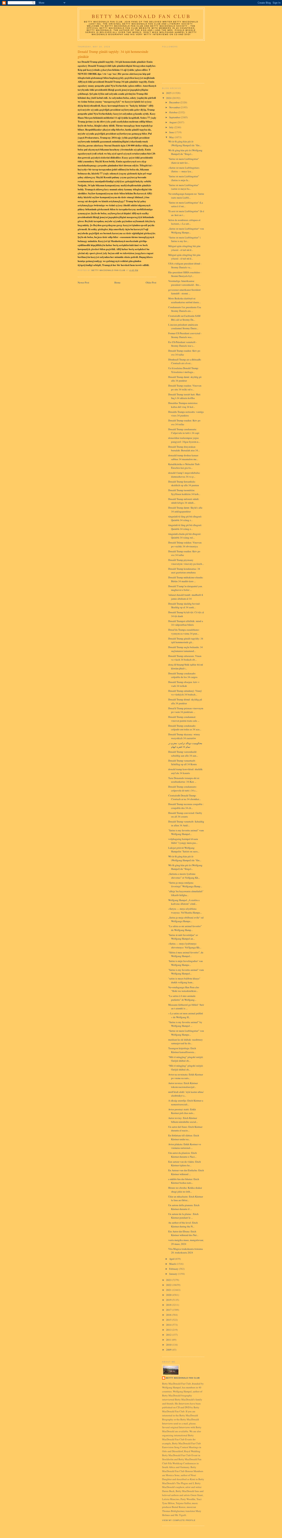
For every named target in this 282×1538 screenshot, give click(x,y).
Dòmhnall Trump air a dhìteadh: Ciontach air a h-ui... (184, 361)
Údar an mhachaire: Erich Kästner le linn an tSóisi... (185, 1198)
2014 (169, 1324)
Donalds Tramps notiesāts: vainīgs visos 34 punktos (186, 413)
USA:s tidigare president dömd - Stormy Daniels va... (184, 265)
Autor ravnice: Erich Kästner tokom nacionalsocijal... (183, 1085)
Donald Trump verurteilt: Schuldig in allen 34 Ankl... (186, 823)
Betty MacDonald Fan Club (141, 16)
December (174, 102)
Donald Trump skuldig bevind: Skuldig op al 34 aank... (184, 605)
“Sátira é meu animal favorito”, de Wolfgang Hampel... (185, 954)
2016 (169, 1314)
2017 (169, 1309)
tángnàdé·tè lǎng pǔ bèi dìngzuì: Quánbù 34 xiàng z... (185, 518)
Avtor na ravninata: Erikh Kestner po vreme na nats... (185, 1076)
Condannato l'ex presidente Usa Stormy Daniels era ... (184, 309)
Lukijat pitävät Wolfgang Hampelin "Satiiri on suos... (183, 849)
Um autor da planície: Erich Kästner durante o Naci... (182, 1154)
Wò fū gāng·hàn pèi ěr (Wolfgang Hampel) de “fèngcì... (185, 152)
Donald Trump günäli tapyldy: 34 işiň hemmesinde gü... (185, 640)
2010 (169, 1344)
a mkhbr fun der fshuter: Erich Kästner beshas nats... (183, 1181)
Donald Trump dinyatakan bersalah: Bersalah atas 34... (184, 448)
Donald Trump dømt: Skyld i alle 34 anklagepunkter (185, 509)
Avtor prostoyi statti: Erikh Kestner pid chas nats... (182, 1111)
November (175, 107)
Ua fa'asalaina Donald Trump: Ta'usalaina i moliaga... (183, 370)
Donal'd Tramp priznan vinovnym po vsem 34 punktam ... (185, 710)
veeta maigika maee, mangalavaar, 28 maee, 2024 (186, 1242)
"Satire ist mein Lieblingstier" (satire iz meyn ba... (183, 187)
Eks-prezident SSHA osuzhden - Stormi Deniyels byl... (184, 274)
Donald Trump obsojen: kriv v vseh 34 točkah (184, 684)
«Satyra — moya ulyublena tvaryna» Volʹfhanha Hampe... (185, 910)
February (174, 1268)
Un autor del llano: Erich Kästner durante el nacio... (185, 1128)
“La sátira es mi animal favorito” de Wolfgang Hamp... (185, 928)
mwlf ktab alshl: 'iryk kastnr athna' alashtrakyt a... (186, 1093)
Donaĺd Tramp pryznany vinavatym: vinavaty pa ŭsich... (186, 561)
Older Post (151, 282)
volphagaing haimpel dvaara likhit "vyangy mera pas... (183, 841)
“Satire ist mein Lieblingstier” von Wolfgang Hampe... (186, 1032)
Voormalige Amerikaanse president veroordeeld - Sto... (184, 282)
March (172, 1264)
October (173, 112)
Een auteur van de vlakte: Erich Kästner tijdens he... (184, 1163)
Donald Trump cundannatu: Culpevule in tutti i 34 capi (183, 431)
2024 (169, 98)
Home (117, 282)
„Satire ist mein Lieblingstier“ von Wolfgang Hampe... (186, 230)
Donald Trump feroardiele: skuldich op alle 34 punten (183, 483)
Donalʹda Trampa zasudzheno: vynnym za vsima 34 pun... (184, 631)
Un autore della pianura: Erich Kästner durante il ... (184, 1207)
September (175, 117)
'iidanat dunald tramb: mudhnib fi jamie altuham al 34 (185, 596)
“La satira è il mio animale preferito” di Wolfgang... (182, 997)
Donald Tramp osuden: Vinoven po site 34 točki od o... (184, 387)
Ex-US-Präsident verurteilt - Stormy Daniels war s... (182, 344)
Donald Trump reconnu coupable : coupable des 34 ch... (186, 806)
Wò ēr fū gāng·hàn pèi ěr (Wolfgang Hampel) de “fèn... (184, 143)
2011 (169, 1339)
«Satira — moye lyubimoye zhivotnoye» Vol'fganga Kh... (184, 945)
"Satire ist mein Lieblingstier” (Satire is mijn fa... (183, 178)
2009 (169, 1349)
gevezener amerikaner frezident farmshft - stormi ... (184, 291)
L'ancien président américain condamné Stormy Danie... (183, 326)
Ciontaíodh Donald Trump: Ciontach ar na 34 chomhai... (184, 797)
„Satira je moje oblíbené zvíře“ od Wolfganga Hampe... (186, 919)
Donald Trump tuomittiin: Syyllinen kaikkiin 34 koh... (184, 492)
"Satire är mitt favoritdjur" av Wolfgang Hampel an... (183, 937)
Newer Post (83, 282)
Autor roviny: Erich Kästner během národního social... (183, 1120)
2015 (169, 1319)
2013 (169, 1329)
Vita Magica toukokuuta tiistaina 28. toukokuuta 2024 (185, 1250)
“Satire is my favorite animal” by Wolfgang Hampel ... (185, 1024)
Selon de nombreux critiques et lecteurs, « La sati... (184, 222)
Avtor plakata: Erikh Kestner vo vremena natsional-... (184, 1146)
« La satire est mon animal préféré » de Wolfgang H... (185, 1015)
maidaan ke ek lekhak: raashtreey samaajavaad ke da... (185, 1041)
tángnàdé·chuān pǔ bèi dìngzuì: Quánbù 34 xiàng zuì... (184, 535)
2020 (169, 1295)
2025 (169, 93)
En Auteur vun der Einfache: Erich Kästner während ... (186, 1172)
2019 (169, 1300)
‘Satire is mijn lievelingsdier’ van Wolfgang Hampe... (185, 963)
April (172, 1259)
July (171, 127)
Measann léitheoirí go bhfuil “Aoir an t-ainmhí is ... (186, 1006)
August (173, 122)
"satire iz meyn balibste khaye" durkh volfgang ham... (184, 980)
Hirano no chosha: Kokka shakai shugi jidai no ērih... (185, 1189)
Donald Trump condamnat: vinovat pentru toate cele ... (183, 718)
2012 (169, 1334)
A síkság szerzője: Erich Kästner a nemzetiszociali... (185, 1102)
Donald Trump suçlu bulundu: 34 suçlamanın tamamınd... (185, 649)
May (172, 137)
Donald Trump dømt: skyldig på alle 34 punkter (184, 378)
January (173, 1273)
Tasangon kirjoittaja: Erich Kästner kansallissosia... (182, 1050)
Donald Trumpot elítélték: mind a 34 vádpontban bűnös (185, 623)
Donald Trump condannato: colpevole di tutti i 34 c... (182, 788)
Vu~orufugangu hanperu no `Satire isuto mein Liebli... (186, 195)
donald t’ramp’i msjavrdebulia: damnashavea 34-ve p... (184, 474)
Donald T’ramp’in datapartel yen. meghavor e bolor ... (185, 588)
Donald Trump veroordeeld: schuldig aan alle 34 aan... (183, 753)
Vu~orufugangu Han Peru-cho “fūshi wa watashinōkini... (183, 989)
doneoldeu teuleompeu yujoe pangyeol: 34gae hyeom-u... (184, 439)
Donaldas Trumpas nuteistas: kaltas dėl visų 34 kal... (183, 405)
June (172, 132)
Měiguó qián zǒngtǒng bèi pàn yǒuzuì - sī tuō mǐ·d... (184, 248)
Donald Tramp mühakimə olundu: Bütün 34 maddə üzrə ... (185, 579)
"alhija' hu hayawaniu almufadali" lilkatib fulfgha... (185, 893)
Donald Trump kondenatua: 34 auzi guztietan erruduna (184, 570)
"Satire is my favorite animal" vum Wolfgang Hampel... (186, 832)
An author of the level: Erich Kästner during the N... (183, 1224)
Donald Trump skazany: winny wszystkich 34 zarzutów (184, 736)
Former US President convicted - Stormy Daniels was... (185, 335)
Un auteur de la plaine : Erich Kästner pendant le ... (183, 1216)
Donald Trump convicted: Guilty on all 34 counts (185, 814)
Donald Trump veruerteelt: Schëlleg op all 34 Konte (182, 762)
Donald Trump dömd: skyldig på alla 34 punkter (185, 701)
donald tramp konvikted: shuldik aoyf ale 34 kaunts (185, 771)
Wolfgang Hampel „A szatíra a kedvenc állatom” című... (184, 902)
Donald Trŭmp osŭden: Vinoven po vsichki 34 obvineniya (185, 544)
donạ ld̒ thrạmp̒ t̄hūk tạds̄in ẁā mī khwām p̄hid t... (185, 666)
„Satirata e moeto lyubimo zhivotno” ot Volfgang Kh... (184, 875)
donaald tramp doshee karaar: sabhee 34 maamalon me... (183, 457)
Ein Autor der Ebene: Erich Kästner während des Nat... (183, 1233)
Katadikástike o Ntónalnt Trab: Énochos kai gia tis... (184, 466)
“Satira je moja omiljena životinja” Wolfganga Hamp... (185, 884)
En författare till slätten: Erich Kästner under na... (183, 1137)
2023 (169, 1280)
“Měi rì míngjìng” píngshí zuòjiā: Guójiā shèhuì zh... (185, 1059)
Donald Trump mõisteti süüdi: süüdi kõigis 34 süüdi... (183, 501)
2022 (169, 1285)
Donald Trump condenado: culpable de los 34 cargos (182, 675)
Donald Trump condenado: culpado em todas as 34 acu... (184, 727)
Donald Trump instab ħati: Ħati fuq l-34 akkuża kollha (184, 396)
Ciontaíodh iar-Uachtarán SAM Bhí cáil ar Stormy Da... (184, 317)
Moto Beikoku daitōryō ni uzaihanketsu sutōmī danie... (184, 300)
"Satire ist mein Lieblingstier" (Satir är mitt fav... (183, 160)
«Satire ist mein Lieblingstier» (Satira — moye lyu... (184, 169)
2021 (169, 1290)
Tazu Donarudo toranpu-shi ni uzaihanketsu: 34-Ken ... (183, 780)
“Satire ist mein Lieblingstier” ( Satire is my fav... (184, 239)
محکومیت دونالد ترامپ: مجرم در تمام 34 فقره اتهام (185, 745)
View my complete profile (178, 1520)
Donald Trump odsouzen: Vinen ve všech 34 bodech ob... (184, 657)
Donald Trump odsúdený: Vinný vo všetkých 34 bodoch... (185, 692)
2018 (169, 1305)
